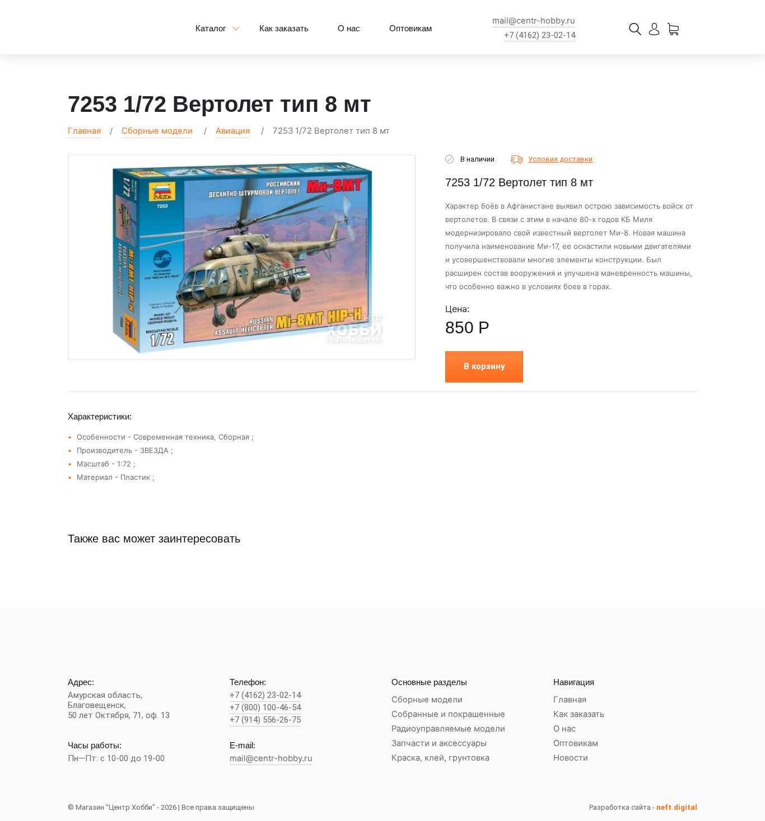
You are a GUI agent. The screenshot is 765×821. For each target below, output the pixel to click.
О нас (349, 28)
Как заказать (284, 28)
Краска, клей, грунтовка (440, 758)
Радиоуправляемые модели (448, 729)
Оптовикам (410, 28)
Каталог (210, 28)
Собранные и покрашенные (448, 714)
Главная (84, 131)
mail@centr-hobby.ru (533, 21)
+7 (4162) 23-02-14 (539, 35)
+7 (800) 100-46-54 (265, 708)
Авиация (233, 131)
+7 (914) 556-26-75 (265, 720)
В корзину (484, 366)
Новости (570, 758)
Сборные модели (157, 131)
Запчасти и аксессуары (439, 743)
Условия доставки (560, 159)
